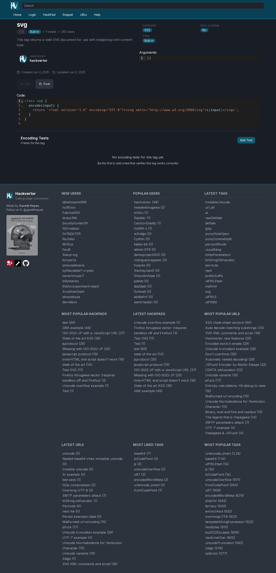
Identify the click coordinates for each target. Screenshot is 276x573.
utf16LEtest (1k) (217, 464)
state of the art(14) (77, 365)
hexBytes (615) (216, 527)
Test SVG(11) (72, 370)
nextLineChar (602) (220, 538)
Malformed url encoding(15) (227, 396)
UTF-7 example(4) (220, 428)
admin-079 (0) (145, 249)
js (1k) (209, 469)
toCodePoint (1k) (218, 474)
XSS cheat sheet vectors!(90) (228, 322)
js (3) (137, 464)
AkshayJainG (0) (147, 270)
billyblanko (70, 281)
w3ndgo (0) (143, 234)
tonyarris (69, 260)
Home (17, 14)
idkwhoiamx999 (74, 202)
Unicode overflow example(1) (85, 386)
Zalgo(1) (69, 559)
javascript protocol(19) (80, 354)
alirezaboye (71, 297)
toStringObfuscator (220, 260)
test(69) (68, 322)
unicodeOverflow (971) (222, 480)
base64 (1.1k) (215, 459)
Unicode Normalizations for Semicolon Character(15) (235, 404)
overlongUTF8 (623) (221, 517)
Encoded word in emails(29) (227, 344)
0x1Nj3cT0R (71, 234)
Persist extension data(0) (81, 517)
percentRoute (215, 244)
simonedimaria (73, 265)
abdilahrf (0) (143, 297)
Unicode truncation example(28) (230, 349)
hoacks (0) (142, 265)
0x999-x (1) (143, 228)
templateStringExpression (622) (229, 522)
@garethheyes (33, 209)
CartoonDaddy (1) (147, 223)
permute (211, 265)
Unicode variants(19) (221, 375)
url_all (209, 207)
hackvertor (38, 60)
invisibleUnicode (217, 202)
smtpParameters (218, 255)
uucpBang (213, 249)
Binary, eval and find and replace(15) (233, 412)
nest (208, 270)
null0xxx (69, 207)
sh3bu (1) (141, 213)
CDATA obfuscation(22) (224, 370)
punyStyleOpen (217, 234)
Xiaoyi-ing (69, 255)
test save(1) (71, 480)
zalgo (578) (214, 548)
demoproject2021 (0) (150, 255)
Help (97, 14)
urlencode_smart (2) (149, 485)
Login (32, 14)
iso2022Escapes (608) (222, 532)
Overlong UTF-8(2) (77, 490)
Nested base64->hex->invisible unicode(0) (92, 461)
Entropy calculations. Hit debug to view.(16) (235, 388)
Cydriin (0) (142, 239)
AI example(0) (73, 474)
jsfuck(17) (213, 380)
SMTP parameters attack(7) (227, 422)
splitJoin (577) (216, 553)
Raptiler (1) (142, 218)
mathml (211, 286)
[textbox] (202, 58)
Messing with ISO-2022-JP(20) (86, 349)
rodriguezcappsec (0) (150, 260)
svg (208, 292)
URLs (83, 14)
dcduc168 (69, 218)
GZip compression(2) (79, 485)
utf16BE (211, 302)
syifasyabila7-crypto (78, 270)
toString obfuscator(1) (79, 501)
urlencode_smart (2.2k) (223, 453)
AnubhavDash (73, 292)
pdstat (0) (141, 281)
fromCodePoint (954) (221, 485)
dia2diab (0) (143, 286)
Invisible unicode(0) (77, 469)
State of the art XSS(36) (81, 338)
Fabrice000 (71, 213)
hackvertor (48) (146, 202)
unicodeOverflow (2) (149, 469)
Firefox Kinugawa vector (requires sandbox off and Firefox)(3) (88, 377)
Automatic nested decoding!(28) (230, 359)
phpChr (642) (215, 501)
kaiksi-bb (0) (143, 244)
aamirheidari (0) (146, 302)
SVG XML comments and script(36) (232, 333)
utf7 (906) (213, 490)
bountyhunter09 (75, 223)
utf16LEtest (213, 281)
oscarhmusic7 (73, 276)
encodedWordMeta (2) (151, 480)
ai (206, 213)
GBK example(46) (76, 328)
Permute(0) (71, 506)
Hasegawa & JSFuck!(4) (224, 433)
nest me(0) (71, 511)
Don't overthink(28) (221, 354)
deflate (210, 223)
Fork (47, 84)
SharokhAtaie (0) (147, 276)
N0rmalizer (71, 228)
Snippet (68, 14)
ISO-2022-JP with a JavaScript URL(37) (93, 333)
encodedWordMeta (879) (224, 495)
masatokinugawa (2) (149, 207)
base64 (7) (142, 453)
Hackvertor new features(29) (228, 338)
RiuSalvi (68, 239)
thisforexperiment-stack (80, 286)
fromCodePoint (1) (148, 490)
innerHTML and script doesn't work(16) (93, 359)
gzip (208, 228)
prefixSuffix (214, 276)
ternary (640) (215, 506)
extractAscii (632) (218, 511)
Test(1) (68, 391)
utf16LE (211, 297)
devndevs (69, 302)
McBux (67, 244)
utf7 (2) (139, 474)
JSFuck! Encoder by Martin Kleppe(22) (235, 365)
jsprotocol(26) (73, 344)
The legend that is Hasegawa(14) (231, 417)
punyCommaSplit (218, 239)
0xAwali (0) (142, 292)
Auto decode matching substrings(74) (234, 328)
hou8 (66, 249)
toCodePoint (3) (146, 459)
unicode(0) (71, 453)
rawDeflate (213, 218)
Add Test (246, 140)
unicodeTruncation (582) (224, 543)
